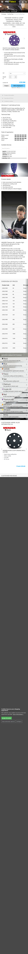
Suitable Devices (6, 145)
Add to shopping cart (18, 85)
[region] (14, 38)
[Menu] (2, 1)
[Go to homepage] (10, 1)
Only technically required (8, 721)
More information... (18, 714)
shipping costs (22, 87)
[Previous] (4, 38)
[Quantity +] (15, 76)
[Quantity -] (10, 76)
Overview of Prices (8, 98)
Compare (6, 85)
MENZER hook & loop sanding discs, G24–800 (14, 451)
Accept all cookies (6, 718)
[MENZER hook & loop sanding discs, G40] (14, 438)
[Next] (24, 38)
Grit (3, 73)
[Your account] (23, 2)
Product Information (9, 95)
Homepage (3, 14)
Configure (19, 721)
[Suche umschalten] (19, 1)
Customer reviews (8, 101)
